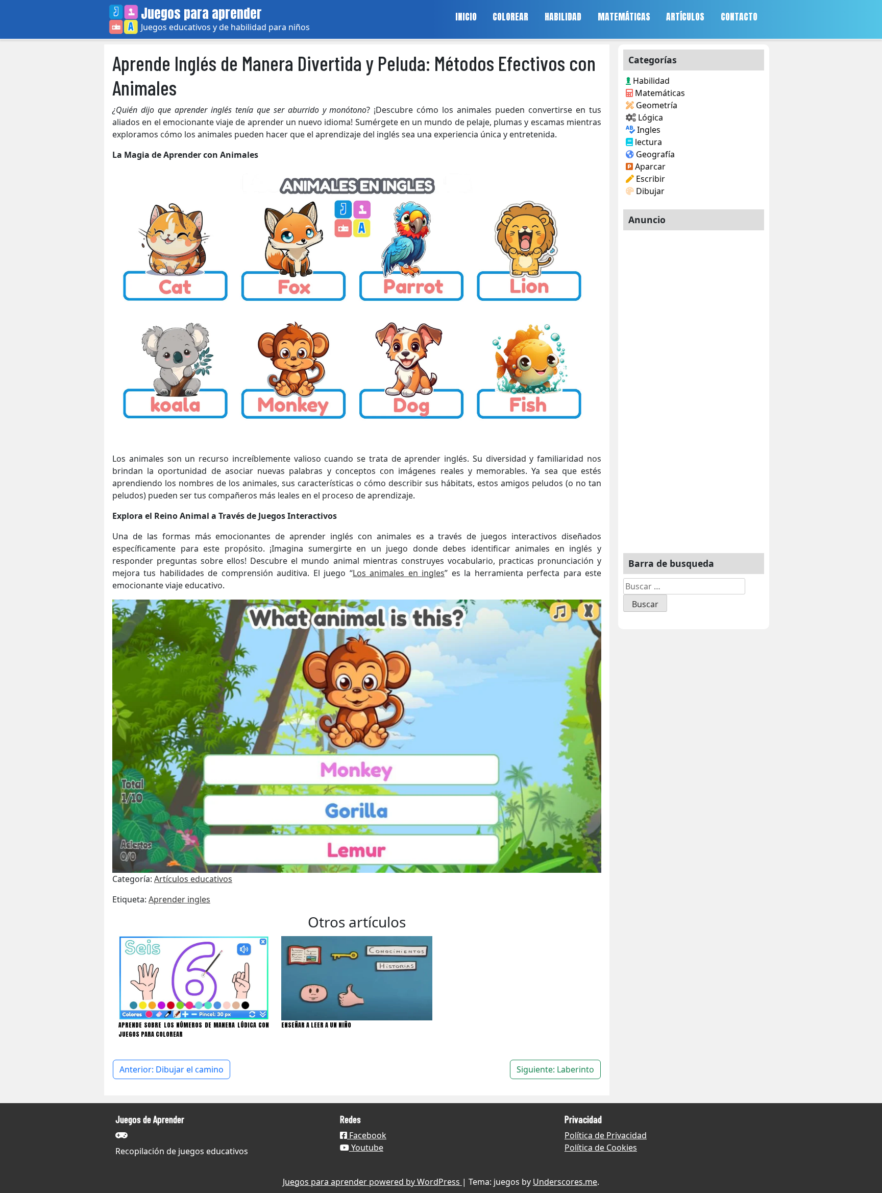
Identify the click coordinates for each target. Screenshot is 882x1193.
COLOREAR (510, 16)
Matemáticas (659, 93)
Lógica (649, 117)
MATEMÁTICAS (624, 16)
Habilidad (650, 80)
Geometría (655, 105)
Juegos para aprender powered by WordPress (372, 1181)
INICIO (466, 16)
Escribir (649, 178)
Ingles (647, 129)
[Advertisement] (693, 387)
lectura (647, 142)
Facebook (366, 1135)
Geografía (654, 154)
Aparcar (649, 166)
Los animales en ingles (399, 573)
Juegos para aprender (201, 13)
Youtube (366, 1147)
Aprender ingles (179, 899)
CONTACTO (739, 16)
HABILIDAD (563, 16)
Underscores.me (565, 1181)
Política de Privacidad (606, 1135)
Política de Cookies (601, 1147)
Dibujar (649, 191)
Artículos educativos (193, 879)
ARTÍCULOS (685, 16)
